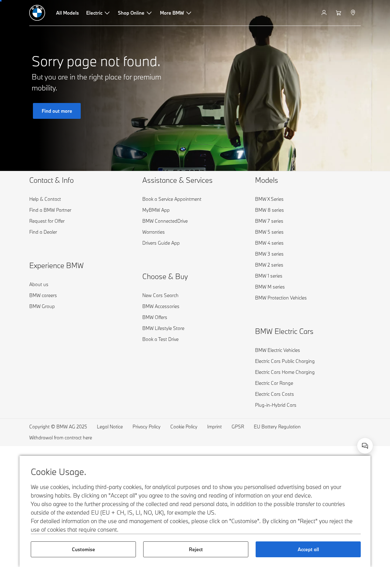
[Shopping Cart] (339, 13)
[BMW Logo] (37, 13)
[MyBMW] (324, 13)
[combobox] (365, 446)
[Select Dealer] (353, 13)
